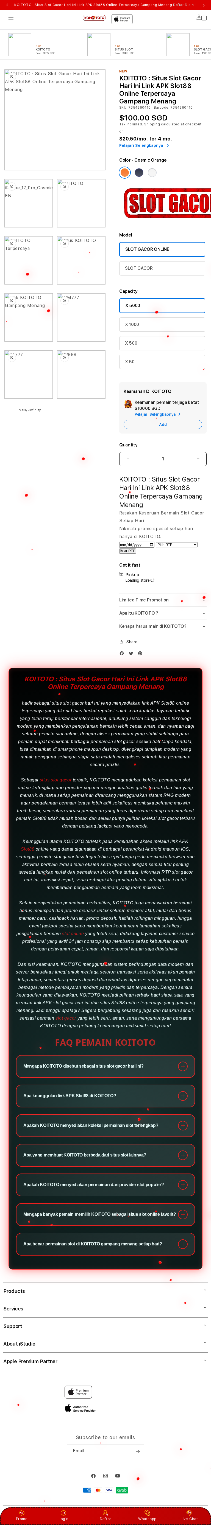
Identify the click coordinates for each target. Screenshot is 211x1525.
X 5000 (132, 305)
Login (64, 1518)
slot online (73, 933)
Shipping (152, 124)
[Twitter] (132, 653)
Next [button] (204, 5)
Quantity (128, 445)
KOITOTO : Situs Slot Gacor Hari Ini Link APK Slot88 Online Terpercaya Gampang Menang (105, 5)
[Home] (94, 17)
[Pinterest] (141, 653)
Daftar (105, 1518)
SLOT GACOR (139, 268)
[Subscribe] (138, 1451)
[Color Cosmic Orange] (124, 172)
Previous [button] (7, 5)
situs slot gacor (56, 780)
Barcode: (162, 107)
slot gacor (65, 1018)
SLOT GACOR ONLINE (147, 249)
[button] (11, 19)
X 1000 (132, 324)
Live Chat (189, 1518)
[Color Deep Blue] (139, 172)
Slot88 (28, 849)
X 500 (131, 343)
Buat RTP (127, 551)
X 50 (130, 361)
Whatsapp (147, 1518)
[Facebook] (123, 653)
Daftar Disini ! (185, 5)
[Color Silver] (152, 172)
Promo (22, 1518)
